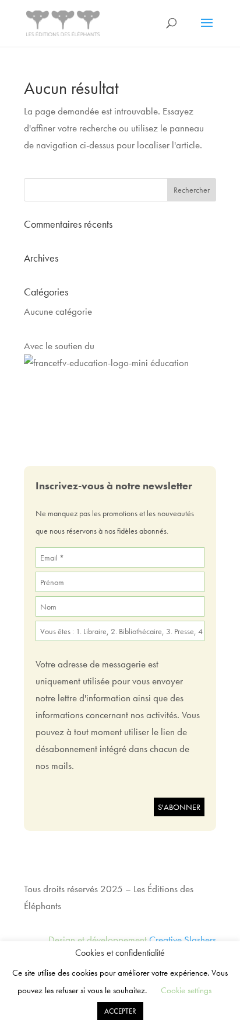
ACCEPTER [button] (120, 1011)
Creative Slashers (182, 939)
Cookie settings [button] (186, 990)
